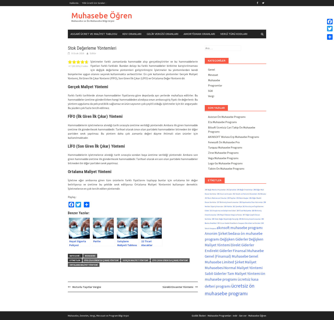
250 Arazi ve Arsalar (224, 194)
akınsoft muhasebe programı (240, 227)
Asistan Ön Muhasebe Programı (226, 117)
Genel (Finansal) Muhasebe (226, 256)
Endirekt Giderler (218, 250)
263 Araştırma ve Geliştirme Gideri (223, 210)
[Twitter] (329, 28)
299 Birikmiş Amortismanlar (250, 219)
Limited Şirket (233, 262)
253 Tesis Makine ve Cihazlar (216, 198)
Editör (93, 53)
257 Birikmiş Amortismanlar (228, 202)
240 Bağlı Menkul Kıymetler (215, 190)
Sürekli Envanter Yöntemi (177, 287)
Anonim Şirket (216, 233)
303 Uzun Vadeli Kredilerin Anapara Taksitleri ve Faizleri (239, 223)
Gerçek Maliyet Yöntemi (135, 260)
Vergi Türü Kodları (233, 33)
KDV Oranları (131, 33)
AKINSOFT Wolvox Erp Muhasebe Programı (233, 137)
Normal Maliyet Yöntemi (243, 267)
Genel (211, 69)
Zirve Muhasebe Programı (223, 152)
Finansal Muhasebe (248, 250)
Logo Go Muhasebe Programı (225, 163)
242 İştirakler (231, 190)
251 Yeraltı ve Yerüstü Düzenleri (245, 194)
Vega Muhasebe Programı (223, 158)
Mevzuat (213, 75)
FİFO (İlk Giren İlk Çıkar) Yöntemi (101, 260)
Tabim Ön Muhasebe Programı (226, 168)
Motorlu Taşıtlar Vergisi (86, 287)
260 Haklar (228, 206)
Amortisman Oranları (199, 33)
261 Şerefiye (237, 206)
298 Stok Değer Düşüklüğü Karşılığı (225, 219)
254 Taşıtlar (231, 198)
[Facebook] (329, 21)
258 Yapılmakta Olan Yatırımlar (251, 202)
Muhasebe (90, 255)
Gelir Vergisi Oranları (162, 33)
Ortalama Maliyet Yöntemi (84, 265)
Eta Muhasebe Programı (222, 122)
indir (235, 315)
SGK (210, 91)
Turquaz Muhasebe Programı (225, 147)
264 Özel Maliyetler (244, 210)
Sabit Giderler (216, 273)
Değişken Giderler (234, 239)
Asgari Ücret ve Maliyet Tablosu (93, 33)
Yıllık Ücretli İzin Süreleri (93, 3)
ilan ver (243, 315)
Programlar (215, 85)
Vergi (211, 96)
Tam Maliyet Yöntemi (243, 273)
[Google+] (329, 32)
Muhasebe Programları (219, 315)
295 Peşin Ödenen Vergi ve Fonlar (229, 215)
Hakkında (74, 3)
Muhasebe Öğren (101, 15)
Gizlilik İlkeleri (199, 315)
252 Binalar (262, 194)
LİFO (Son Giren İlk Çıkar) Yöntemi (170, 260)
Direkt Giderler (242, 244)
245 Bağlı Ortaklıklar (245, 190)
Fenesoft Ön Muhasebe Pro (224, 142)
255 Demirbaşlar (242, 198)
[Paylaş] (329, 36)
